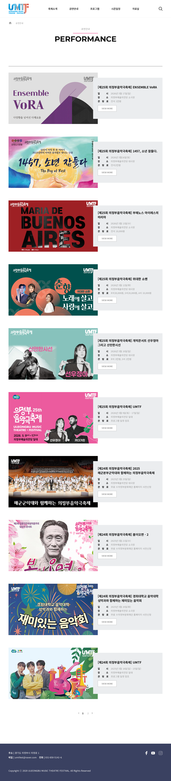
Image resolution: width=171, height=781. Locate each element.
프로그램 (94, 9)
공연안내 (73, 9)
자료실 (135, 9)
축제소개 (52, 9)
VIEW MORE (107, 108)
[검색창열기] (160, 9)
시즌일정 (115, 9)
